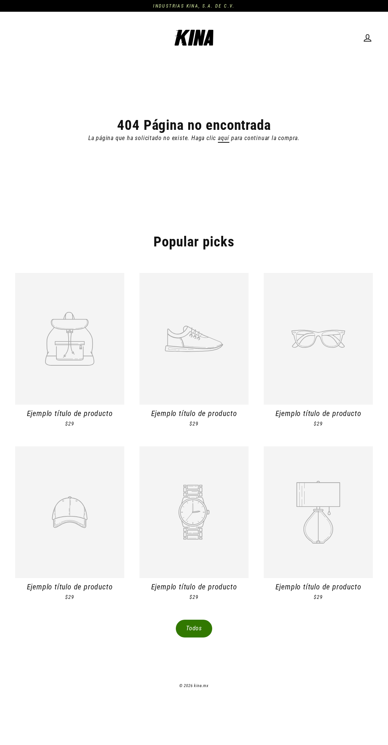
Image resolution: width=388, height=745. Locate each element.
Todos (194, 628)
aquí (223, 138)
